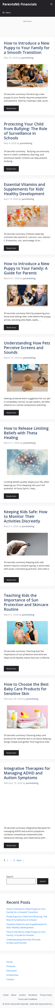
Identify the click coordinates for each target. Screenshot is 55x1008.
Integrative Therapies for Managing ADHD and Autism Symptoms (27, 773)
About (13, 995)
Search (9, 876)
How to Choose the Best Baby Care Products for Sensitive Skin (26, 689)
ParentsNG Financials (20, 4)
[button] (51, 4)
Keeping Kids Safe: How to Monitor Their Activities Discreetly (25, 516)
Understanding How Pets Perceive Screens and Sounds (27, 347)
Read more (11, 108)
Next (20, 860)
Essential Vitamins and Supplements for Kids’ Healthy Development (24, 189)
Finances (10, 966)
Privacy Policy (46, 995)
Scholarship (12, 974)
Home (9, 961)
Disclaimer (32, 995)
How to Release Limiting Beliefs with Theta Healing (26, 433)
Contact (10, 979)
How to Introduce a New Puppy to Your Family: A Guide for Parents (26, 268)
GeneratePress (45, 1004)
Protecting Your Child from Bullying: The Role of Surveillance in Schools (25, 131)
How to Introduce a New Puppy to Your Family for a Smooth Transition (27, 47)
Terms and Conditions (27, 999)
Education (11, 970)
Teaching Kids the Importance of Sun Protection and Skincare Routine (26, 602)
